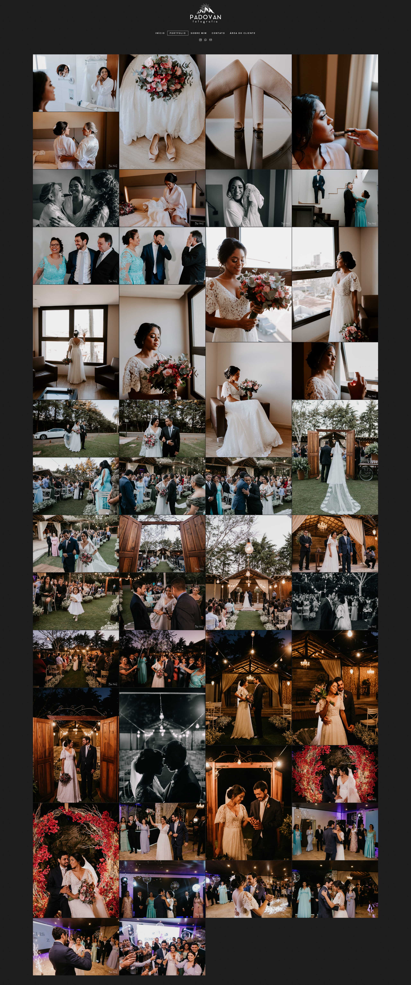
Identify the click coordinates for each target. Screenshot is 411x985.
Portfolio (178, 33)
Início (160, 33)
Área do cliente (243, 33)
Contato (218, 33)
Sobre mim (199, 33)
